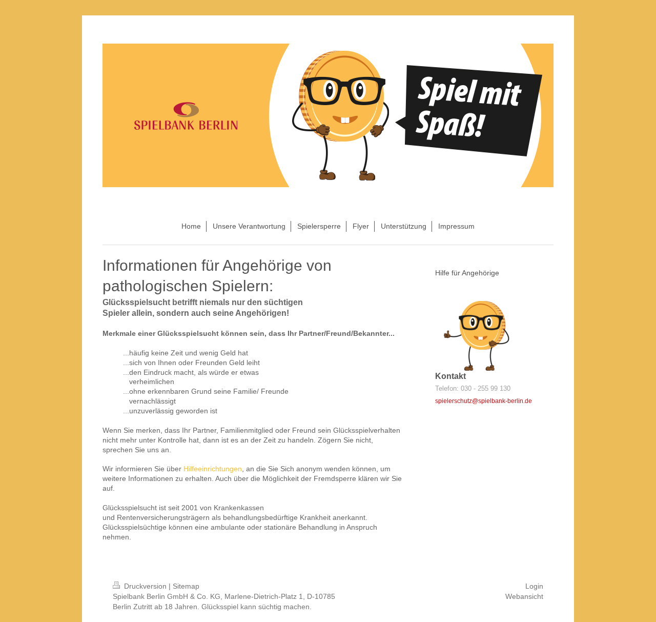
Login (534, 586)
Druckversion (145, 586)
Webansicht (524, 596)
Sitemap (186, 586)
